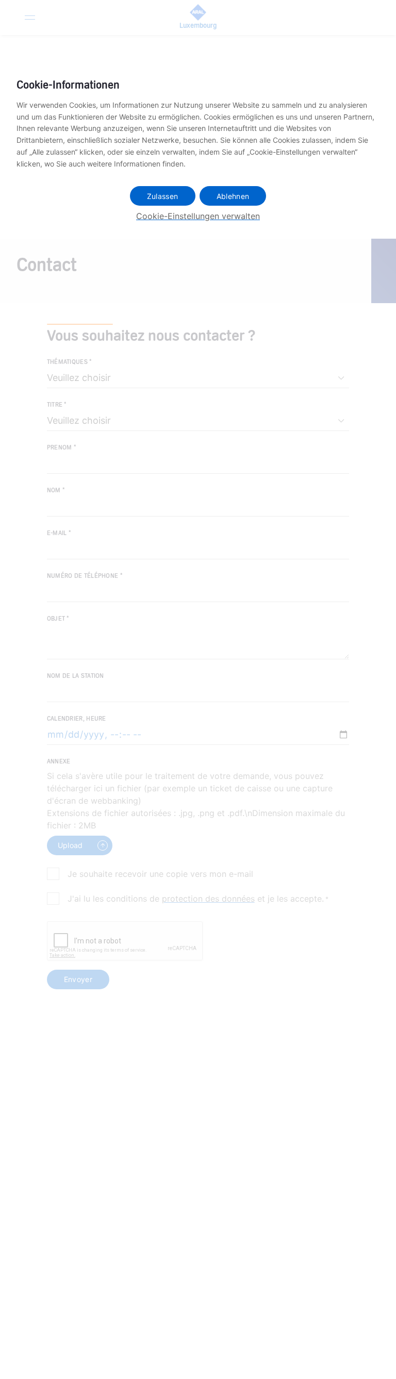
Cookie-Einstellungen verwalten (198, 216)
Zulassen (162, 196)
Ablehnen (233, 196)
